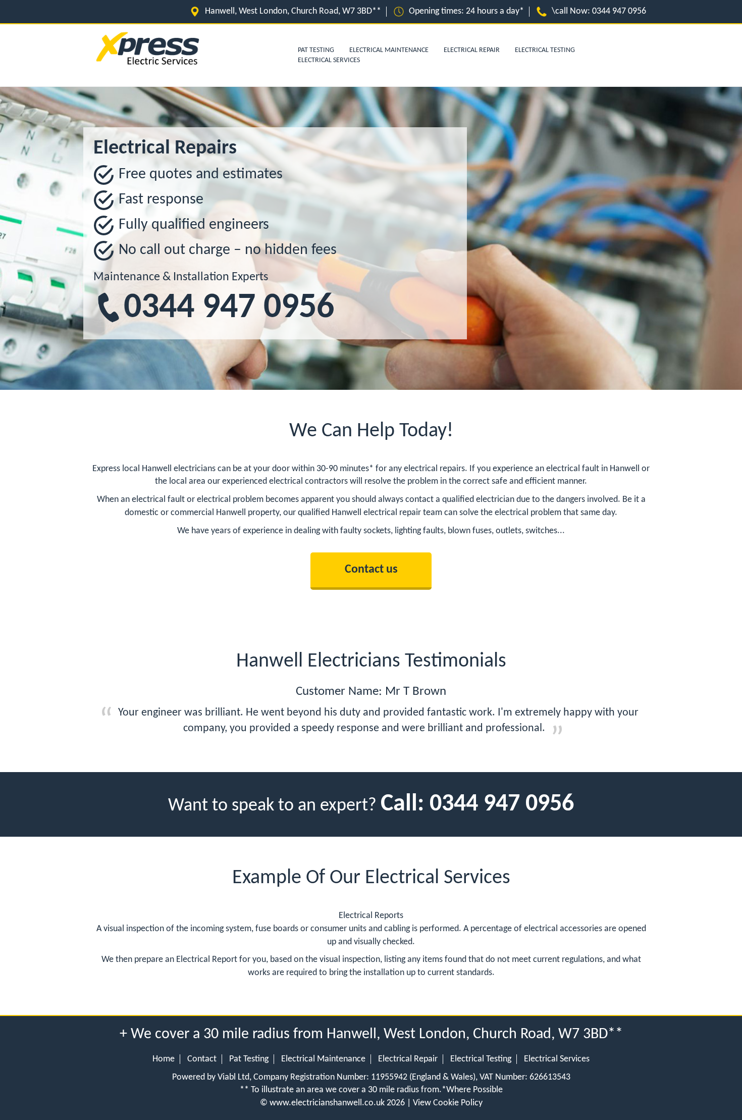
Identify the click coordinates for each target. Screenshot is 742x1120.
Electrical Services (329, 60)
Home (163, 1059)
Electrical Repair (472, 50)
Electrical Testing (545, 50)
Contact (202, 1059)
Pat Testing (249, 1059)
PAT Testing (316, 50)
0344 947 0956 (619, 11)
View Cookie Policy (448, 1103)
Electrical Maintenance (389, 50)
